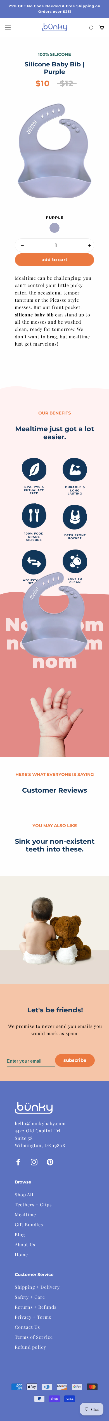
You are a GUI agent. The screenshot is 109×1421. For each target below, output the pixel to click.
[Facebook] (18, 1161)
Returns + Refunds (35, 1307)
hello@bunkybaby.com (40, 1123)
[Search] (91, 27)
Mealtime (25, 1214)
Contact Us (27, 1327)
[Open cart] (101, 27)
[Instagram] (34, 1161)
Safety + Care (30, 1297)
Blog (20, 1234)
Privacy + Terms (33, 1317)
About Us (25, 1244)
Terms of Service (34, 1337)
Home (21, 1254)
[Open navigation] (8, 27)
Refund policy (30, 1347)
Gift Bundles (29, 1224)
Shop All (24, 1194)
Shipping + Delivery (37, 1287)
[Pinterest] (50, 1161)
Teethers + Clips (33, 1204)
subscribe (74, 1060)
